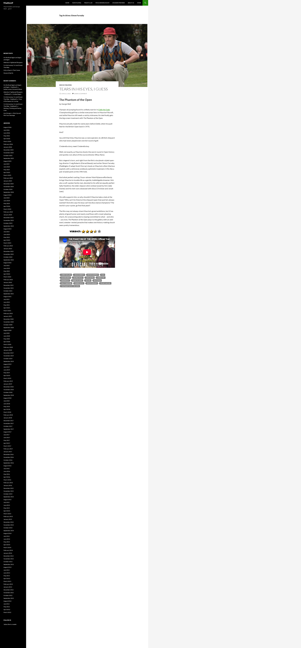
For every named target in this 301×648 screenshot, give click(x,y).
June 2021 (7, 302)
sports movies (105, 283)
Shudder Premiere (118, 3)
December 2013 (9, 556)
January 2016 (8, 485)
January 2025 (8, 181)
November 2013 (9, 559)
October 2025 (8, 155)
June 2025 (7, 167)
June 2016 (7, 471)
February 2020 (8, 347)
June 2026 (7, 133)
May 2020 (7, 339)
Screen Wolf (79, 283)
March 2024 (7, 209)
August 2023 (7, 229)
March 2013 (7, 581)
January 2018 (8, 418)
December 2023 (9, 217)
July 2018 (7, 401)
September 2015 (9, 497)
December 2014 (9, 522)
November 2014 (9, 525)
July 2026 (7, 130)
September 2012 (9, 598)
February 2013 (8, 584)
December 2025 (9, 150)
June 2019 (7, 370)
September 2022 (9, 260)
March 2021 (7, 310)
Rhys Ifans (97, 280)
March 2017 (7, 446)
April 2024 (7, 206)
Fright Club (88, 3)
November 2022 (9, 254)
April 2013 (7, 578)
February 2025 (8, 178)
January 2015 (8, 519)
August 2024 (7, 195)
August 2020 (7, 330)
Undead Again (17, 94)
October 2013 (8, 561)
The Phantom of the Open (70, 286)
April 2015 (7, 511)
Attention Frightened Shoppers (13, 62)
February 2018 (8, 415)
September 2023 (9, 226)
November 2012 (9, 592)
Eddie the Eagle (104, 109)
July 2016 (7, 468)
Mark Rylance (77, 280)
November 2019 (9, 356)
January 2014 (8, 553)
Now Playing (76, 3)
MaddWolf (65, 280)
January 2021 (8, 316)
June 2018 (7, 404)
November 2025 (9, 153)
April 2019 (7, 375)
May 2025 (7, 169)
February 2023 (8, 246)
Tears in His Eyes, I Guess (83, 89)
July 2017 (7, 435)
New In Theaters (65, 85)
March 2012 (7, 612)
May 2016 (7, 474)
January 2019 (8, 384)
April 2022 (7, 274)
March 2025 (7, 175)
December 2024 (9, 184)
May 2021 (7, 305)
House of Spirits (8, 73)
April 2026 (7, 138)
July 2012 (7, 604)
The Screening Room (102, 3)
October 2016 (8, 460)
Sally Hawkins (66, 283)
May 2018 (7, 406)
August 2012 (7, 601)
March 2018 (7, 412)
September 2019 (9, 361)
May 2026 (7, 136)
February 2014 (8, 550)
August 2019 (7, 364)
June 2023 (7, 234)
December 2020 (9, 319)
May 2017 (7, 440)
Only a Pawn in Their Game (12, 70)
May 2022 (7, 271)
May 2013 (7, 576)
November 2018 (9, 389)
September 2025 (9, 158)
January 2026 (8, 147)
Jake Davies (90, 277)
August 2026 (7, 127)
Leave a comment (80, 93)
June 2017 (7, 437)
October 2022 (8, 257)
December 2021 (9, 285)
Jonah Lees (101, 277)
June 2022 (7, 268)
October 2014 (8, 528)
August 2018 (7, 398)
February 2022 (8, 279)
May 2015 (7, 508)
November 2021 (9, 288)
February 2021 (8, 313)
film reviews (65, 277)
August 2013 (7, 567)
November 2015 (9, 491)
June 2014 (7, 539)
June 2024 (7, 201)
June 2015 (7, 505)
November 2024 (9, 186)
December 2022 (9, 251)
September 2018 (9, 395)
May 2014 (7, 542)
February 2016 (8, 483)
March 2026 (7, 141)
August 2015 (7, 499)
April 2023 (7, 240)
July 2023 (7, 232)
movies (88, 280)
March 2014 (7, 547)
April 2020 (7, 342)
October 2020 (8, 325)
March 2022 (7, 277)
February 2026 (8, 144)
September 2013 (9, 564)
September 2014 (9, 530)
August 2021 (7, 296)
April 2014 (7, 545)
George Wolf (78, 277)
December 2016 (9, 454)
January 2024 (8, 215)
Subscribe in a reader (10, 624)
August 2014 (7, 533)
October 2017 (8, 426)
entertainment (92, 275)
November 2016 (9, 457)
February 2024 (8, 212)
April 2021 (7, 308)
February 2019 (8, 381)
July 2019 (7, 367)
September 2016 (9, 463)
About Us (131, 3)
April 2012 (7, 609)
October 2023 (8, 223)
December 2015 (9, 488)
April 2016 (7, 477)
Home (67, 3)
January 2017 (8, 451)
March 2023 (7, 243)
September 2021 (9, 294)
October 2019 (8, 358)
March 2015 (7, 514)
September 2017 (9, 429)
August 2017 (7, 432)
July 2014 (7, 536)
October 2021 (8, 291)
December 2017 (9, 420)
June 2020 (7, 336)
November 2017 (9, 423)
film (102, 275)
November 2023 (9, 220)
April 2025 (7, 172)
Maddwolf (8, 3)
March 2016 (7, 480)
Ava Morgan (7, 113)
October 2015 (8, 494)
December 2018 (9, 387)
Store (139, 3)
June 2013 (7, 573)
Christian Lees (66, 275)
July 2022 (7, 265)
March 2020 (7, 344)
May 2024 (7, 203)
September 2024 (9, 192)
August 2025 (7, 161)
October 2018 (8, 392)
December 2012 (9, 590)
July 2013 (7, 570)
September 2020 (9, 327)
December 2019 (9, 353)
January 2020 (8, 350)
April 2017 (7, 443)
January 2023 (8, 248)
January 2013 (8, 587)
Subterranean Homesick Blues (13, 89)
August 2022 (7, 263)
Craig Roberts (79, 275)
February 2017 (8, 449)
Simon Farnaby (92, 283)
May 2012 (7, 607)
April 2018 (7, 409)
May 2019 (7, 373)
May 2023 (7, 237)
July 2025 (7, 164)
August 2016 (7, 466)
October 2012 (8, 595)
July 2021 (7, 299)
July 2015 (7, 502)
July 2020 (7, 333)
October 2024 (8, 189)
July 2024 (7, 198)
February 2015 (8, 516)
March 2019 (7, 378)
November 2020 (9, 322)
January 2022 (8, 282)
